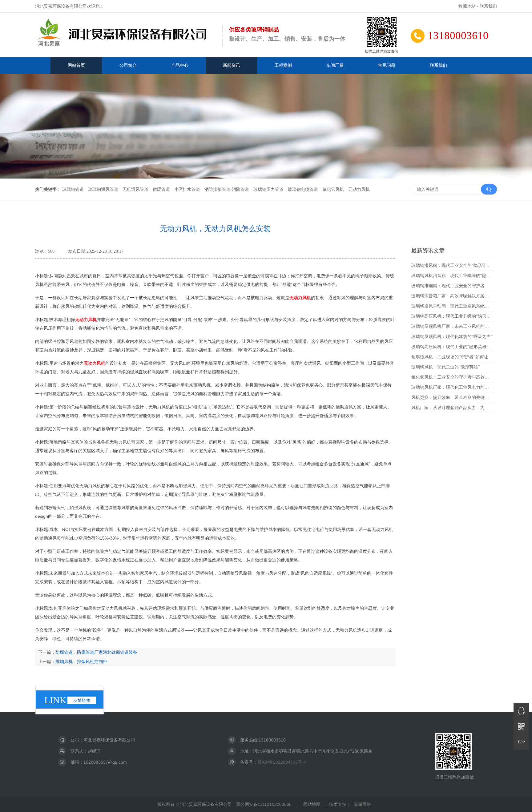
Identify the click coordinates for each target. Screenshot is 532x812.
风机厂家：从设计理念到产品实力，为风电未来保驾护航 (452, 407)
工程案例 (283, 65)
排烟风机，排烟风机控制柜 (81, 661)
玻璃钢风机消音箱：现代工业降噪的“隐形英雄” (452, 275)
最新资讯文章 (428, 250)
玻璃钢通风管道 (103, 189)
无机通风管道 (135, 189)
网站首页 (76, 65)
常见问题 (386, 65)
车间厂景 (335, 65)
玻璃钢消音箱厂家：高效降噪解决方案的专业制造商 (452, 296)
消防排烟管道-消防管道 (226, 189)
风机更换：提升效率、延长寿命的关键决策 (452, 397)
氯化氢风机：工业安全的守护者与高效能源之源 (452, 377)
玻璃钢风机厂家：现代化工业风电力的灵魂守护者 (452, 387)
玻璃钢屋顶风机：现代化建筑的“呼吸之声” (452, 336)
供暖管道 (161, 189)
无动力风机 (359, 189)
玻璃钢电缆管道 (303, 189)
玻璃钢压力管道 (268, 189)
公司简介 (128, 65)
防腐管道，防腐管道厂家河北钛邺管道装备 (96, 652)
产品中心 (179, 65)
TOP (521, 742)
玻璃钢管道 (73, 189)
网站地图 (311, 804)
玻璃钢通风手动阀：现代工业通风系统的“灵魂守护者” (452, 306)
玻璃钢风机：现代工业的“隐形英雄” (445, 367)
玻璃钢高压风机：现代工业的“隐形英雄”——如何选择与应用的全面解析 (452, 346)
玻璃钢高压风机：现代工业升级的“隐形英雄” (452, 316)
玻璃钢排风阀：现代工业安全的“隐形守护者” (452, 265)
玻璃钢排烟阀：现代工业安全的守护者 (448, 285)
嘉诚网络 (362, 804)
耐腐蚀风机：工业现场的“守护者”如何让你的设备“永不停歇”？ (452, 357)
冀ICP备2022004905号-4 (281, 762)
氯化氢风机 (333, 189)
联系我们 (488, 6)
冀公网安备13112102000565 (264, 804)
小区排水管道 (187, 189)
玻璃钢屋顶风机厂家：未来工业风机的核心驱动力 (452, 326)
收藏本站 (467, 6)
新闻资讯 (231, 65)
